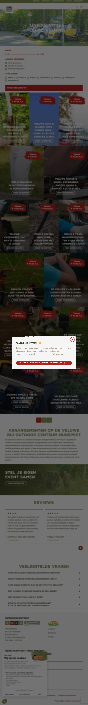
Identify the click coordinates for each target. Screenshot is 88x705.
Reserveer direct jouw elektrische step (44, 362)
